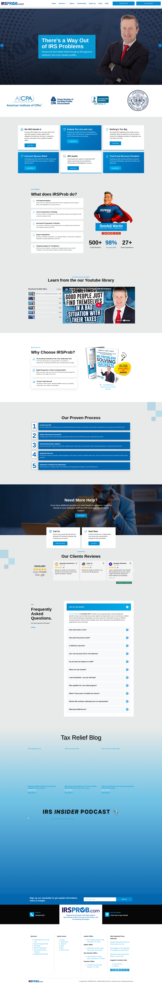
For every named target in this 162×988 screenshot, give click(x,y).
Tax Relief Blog (81, 737)
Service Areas (64, 950)
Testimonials (81, 3)
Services (62, 3)
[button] (2, 45)
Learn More (30, 145)
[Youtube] (108, 233)
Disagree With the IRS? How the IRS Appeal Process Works (42, 787)
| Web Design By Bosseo (127, 981)
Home (54, 3)
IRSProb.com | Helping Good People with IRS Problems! (46, 293)
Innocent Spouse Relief (41, 944)
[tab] (45, 293)
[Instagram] (119, 233)
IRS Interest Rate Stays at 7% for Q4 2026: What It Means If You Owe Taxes (81, 787)
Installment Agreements (41, 954)
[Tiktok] (117, 233)
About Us (92, 3)
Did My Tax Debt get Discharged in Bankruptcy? (46, 298)
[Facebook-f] (103, 233)
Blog (106, 3)
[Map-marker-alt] (114, 233)
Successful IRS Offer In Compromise (46, 303)
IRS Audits (37, 946)
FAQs (100, 3)
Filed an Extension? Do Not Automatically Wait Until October (118, 787)
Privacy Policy (118, 964)
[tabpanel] (99, 305)
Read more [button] (85, 578)
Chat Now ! (94, 543)
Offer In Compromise (40, 948)
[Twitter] (105, 233)
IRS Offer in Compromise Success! (45, 307)
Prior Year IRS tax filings (42, 317)
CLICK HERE (73, 614)
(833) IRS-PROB (60, 543)
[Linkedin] (111, 233)
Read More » (32, 793)
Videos (71, 3)
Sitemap (116, 966)
